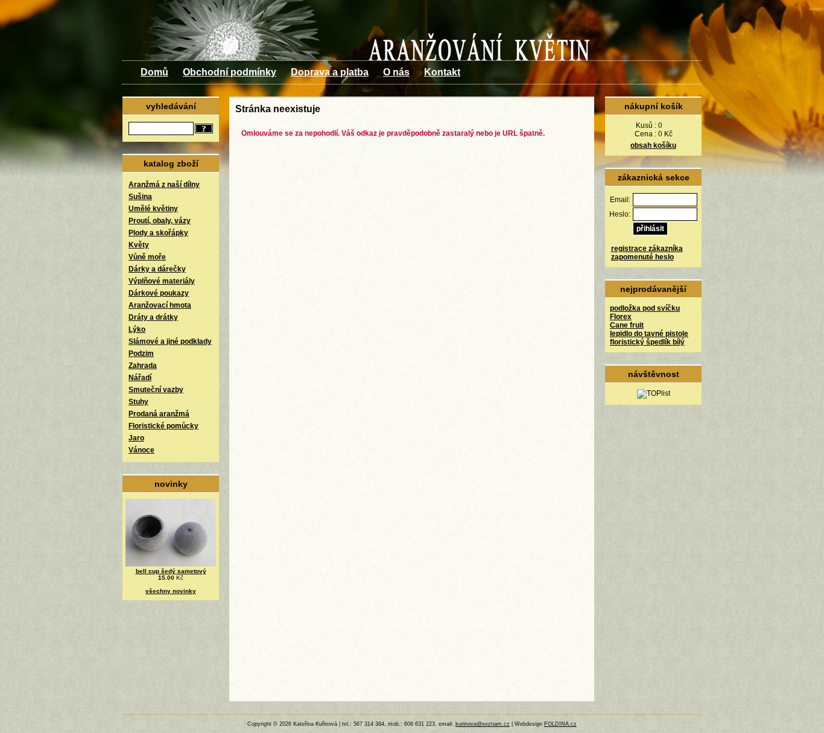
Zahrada (142, 365)
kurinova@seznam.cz (482, 724)
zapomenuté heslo (642, 257)
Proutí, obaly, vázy (159, 221)
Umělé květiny (153, 209)
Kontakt (442, 72)
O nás (396, 72)
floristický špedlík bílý (647, 342)
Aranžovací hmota (159, 305)
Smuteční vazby (155, 390)
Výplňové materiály (161, 281)
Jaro (136, 438)
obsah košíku (653, 145)
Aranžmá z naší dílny (164, 184)
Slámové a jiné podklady (170, 341)
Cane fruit (627, 325)
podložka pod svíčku (645, 308)
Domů (154, 72)
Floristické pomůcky (163, 426)
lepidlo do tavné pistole (649, 333)
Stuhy (138, 402)
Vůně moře (147, 257)
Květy (138, 245)
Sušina (140, 196)
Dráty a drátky (153, 317)
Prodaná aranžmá (158, 414)
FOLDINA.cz (560, 724)
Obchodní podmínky (229, 72)
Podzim (141, 353)
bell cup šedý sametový (171, 571)
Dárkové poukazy (158, 293)
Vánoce (141, 450)
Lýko (136, 329)
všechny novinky (170, 591)
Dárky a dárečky (157, 269)
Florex (621, 317)
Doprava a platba (330, 72)
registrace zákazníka (647, 248)
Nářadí (139, 377)
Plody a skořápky (158, 233)
